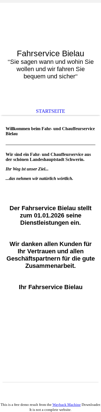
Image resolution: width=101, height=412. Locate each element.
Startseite (50, 111)
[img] (50, 30)
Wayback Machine (66, 404)
